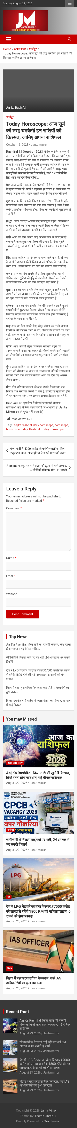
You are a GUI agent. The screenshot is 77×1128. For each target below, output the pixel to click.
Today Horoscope (52, 429)
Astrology (15, 763)
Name (11, 558)
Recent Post (17, 1011)
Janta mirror (39, 144)
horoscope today (17, 429)
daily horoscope (43, 425)
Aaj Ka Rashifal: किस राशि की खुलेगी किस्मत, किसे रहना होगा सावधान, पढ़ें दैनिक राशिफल (45, 1024)
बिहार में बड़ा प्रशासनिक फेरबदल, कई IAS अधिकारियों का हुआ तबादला (44, 1083)
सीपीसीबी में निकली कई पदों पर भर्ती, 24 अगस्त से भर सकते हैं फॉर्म (43, 1044)
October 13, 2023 (17, 144)
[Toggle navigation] (8, 39)
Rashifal (34, 429)
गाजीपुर (10, 117)
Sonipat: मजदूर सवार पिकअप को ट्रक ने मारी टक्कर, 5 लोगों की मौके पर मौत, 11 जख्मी (37, 468)
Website (11, 594)
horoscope (61, 425)
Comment (14, 508)
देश (8, 896)
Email (11, 576)
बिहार (9, 968)
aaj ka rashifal (23, 425)
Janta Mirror (48, 1110)
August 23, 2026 (16, 782)
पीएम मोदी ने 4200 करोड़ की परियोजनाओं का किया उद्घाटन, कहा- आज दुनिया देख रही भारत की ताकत (38, 451)
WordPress (51, 1121)
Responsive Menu (69, 3)
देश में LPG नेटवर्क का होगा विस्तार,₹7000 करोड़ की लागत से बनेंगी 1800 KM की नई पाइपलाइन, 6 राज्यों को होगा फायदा (38, 675)
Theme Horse (44, 1116)
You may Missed (21, 719)
